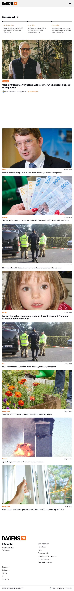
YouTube (5, 579)
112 (3, 265)
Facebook (5, 567)
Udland (4, 312)
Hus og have (6, 411)
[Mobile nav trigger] (70, 3)
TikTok (4, 573)
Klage (40, 550)
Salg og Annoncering (45, 562)
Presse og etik (43, 553)
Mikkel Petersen (10, 91)
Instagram (6, 570)
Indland (4, 217)
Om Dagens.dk (43, 544)
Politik (4, 169)
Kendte (5, 81)
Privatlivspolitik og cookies (47, 556)
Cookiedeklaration (44, 559)
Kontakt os (42, 547)
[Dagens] (34, 3)
